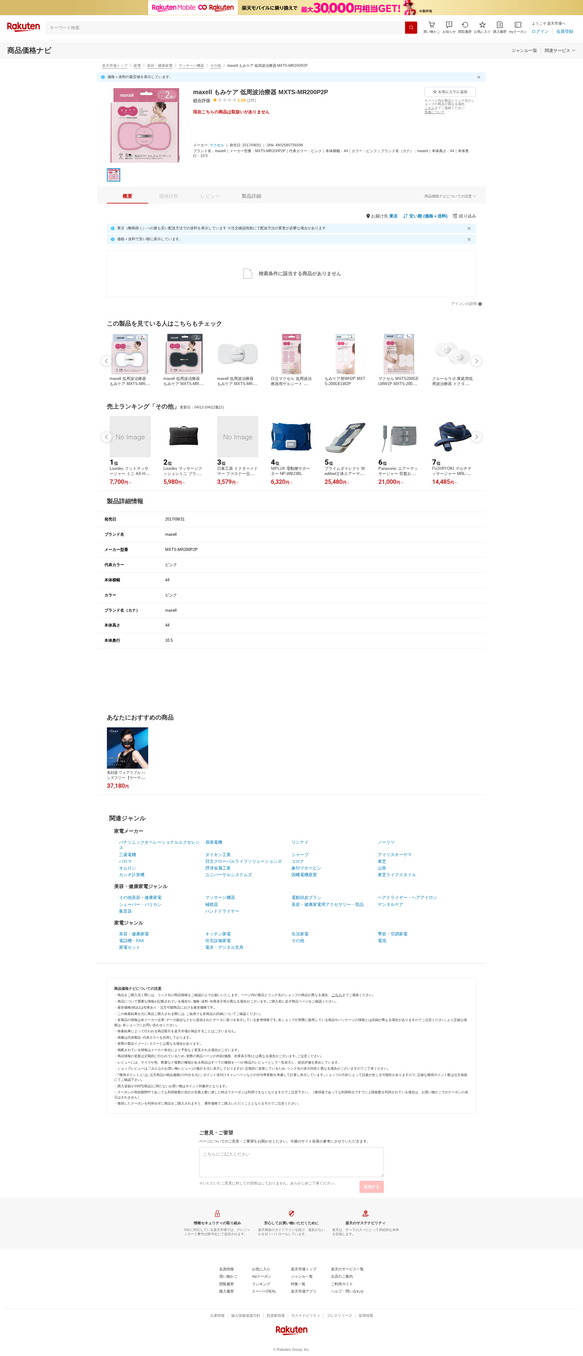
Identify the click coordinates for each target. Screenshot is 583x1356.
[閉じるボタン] (480, 77)
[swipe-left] (106, 361)
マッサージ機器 (191, 65)
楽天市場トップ (115, 65)
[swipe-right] (476, 361)
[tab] (127, 196)
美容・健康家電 (159, 65)
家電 (137, 65)
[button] (449, 27)
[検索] (411, 28)
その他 (215, 65)
